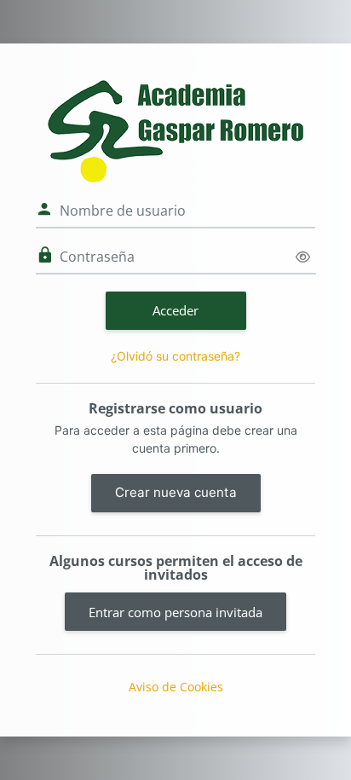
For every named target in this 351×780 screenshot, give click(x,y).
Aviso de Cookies (176, 687)
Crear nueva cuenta (176, 492)
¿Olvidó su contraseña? (175, 356)
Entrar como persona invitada (175, 612)
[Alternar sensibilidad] (303, 257)
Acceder (175, 310)
